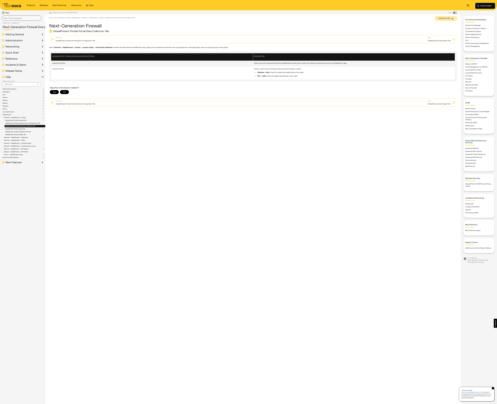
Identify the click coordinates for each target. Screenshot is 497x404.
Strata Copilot (485, 6)
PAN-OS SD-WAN (471, 85)
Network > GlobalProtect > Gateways (16, 137)
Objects (5, 103)
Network (5, 106)
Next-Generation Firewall (62, 18)
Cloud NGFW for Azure (473, 73)
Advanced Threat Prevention (475, 154)
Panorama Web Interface (11, 157)
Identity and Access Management (477, 43)
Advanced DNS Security (473, 157)
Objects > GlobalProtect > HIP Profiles (16, 152)
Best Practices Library (472, 230)
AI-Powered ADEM (471, 114)
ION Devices (469, 126)
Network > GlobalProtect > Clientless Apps (17, 143)
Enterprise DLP (470, 163)
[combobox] (21, 18)
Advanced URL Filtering (473, 151)
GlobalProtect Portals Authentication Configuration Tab (22, 123)
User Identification (8, 112)
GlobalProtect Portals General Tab (15, 120)
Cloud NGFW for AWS (473, 70)
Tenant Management (472, 46)
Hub (466, 40)
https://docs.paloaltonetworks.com (472, 392)
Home (51, 18)
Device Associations (472, 37)
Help (486, 260)
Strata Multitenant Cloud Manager (477, 111)
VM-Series (469, 91)
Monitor (5, 97)
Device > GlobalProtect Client (13, 154)
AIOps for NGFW (471, 64)
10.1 (469, 258)
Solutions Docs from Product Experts (478, 248)
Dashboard (6, 92)
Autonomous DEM (471, 213)
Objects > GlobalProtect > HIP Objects (16, 149)
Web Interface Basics (9, 89)
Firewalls (468, 79)
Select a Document (9, 81)
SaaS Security (470, 166)
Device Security (470, 160)
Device (5, 109)
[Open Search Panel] (468, 5)
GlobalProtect (7, 115)
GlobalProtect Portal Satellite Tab (15, 134)
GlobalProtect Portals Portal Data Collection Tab (20, 126)
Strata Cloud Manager (473, 25)
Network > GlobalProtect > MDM (14, 140)
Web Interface (472, 262)
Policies (5, 100)
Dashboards (469, 204)
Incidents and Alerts (472, 207)
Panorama (481, 262)
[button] (495, 323)
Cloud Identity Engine (473, 31)
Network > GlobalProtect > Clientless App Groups (20, 146)
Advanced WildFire (472, 148)
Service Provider (471, 88)
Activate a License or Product (475, 28)
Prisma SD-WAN (471, 123)
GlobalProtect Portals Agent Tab (15, 129)
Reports (468, 210)
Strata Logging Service (473, 34)
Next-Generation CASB (473, 129)
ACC (4, 95)
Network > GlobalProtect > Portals (15, 117)
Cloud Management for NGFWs (476, 67)
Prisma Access (470, 108)
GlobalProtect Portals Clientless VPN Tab (18, 132)
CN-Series (469, 76)
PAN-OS (468, 82)
